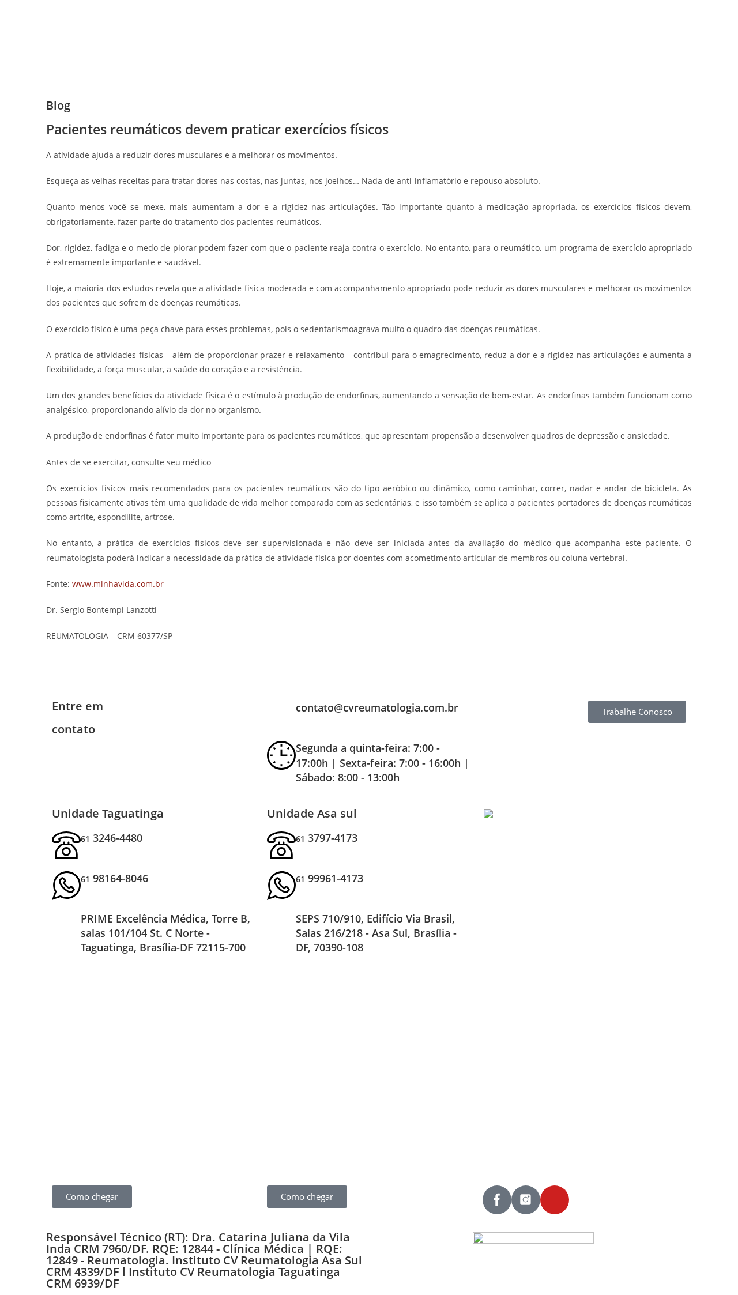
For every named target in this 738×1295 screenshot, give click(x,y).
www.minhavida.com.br (118, 583)
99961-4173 (329, 878)
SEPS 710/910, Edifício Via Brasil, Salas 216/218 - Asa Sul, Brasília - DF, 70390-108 (376, 933)
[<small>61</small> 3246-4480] (66, 845)
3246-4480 (111, 838)
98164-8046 (114, 878)
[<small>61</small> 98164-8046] (66, 885)
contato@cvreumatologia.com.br (377, 707)
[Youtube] (554, 1199)
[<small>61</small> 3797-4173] (281, 845)
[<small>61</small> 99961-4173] (281, 885)
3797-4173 (326, 838)
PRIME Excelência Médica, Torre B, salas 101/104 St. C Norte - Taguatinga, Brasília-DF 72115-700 (165, 933)
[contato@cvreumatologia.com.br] (281, 715)
